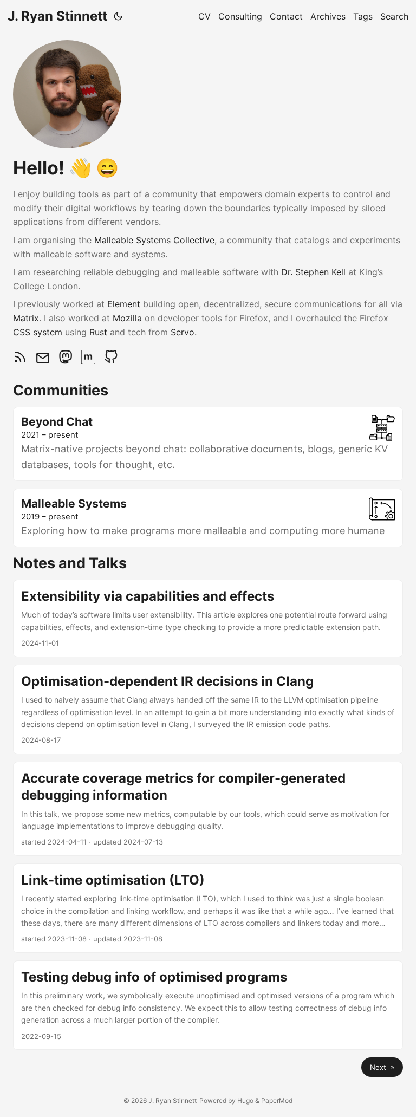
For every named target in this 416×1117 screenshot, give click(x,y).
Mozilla (127, 318)
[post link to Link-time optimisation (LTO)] (208, 908)
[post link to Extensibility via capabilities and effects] (208, 618)
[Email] (44, 361)
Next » (382, 1067)
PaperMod (276, 1100)
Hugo (245, 1100)
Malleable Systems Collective (154, 240)
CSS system (37, 332)
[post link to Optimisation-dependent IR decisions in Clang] (208, 709)
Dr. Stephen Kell (313, 272)
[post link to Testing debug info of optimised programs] (208, 1005)
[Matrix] (89, 361)
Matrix (26, 318)
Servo (182, 332)
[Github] (111, 361)
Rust (98, 332)
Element (123, 303)
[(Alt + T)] (118, 16)
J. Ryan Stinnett (57, 16)
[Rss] (21, 361)
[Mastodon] (66, 361)
